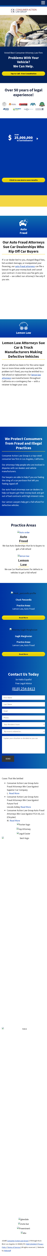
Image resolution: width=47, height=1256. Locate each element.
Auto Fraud (23, 538)
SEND (8, 758)
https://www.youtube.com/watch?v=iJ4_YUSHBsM (21, 287)
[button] (43, 3)
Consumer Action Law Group (17, 1241)
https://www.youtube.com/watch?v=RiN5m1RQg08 (23, 152)
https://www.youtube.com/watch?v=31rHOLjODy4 (21, 392)
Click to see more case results (23, 180)
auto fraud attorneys (25, 266)
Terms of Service (14, 1247)
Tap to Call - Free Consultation (23, 73)
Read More (23, 618)
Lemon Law (23, 562)
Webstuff (7, 1250)
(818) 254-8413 (23, 688)
